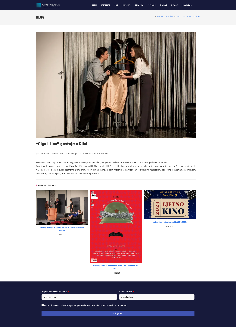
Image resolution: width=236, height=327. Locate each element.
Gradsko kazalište (89, 153)
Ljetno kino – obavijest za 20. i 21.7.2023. (170, 222)
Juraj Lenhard (43, 153)
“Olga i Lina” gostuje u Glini (187, 16)
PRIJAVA (118, 313)
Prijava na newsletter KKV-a (54, 291)
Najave (104, 153)
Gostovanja (71, 153)
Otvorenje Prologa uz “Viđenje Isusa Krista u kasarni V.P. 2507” (116, 267)
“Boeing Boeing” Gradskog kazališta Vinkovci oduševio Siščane (62, 229)
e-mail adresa (125, 291)
